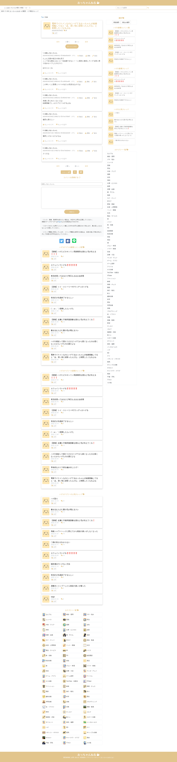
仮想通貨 (89, 655)
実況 (88, 619)
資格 (67, 702)
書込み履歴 (125, 22)
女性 (88, 625)
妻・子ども (69, 635)
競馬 (67, 732)
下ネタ (68, 743)
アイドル (89, 676)
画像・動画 (90, 707)
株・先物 (48, 655)
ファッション (49, 686)
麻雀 (67, 686)
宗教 (67, 707)
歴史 (88, 696)
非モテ (68, 640)
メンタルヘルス (91, 722)
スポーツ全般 (90, 717)
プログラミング (91, 702)
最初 (58, 42)
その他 (88, 743)
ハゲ (55, 33)
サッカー (69, 712)
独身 (88, 635)
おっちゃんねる (87, 2)
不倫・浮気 (49, 743)
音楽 (47, 671)
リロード (65, 172)
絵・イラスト (49, 707)
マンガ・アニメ (91, 671)
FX (67, 655)
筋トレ (68, 717)
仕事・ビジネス (71, 630)
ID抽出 (81, 56)
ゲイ (88, 727)
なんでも (48, 614)
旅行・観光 (69, 691)
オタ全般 (48, 681)
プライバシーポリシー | (94, 757)
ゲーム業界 (69, 676)
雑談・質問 (69, 614)
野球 (47, 712)
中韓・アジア (49, 625)
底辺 (88, 660)
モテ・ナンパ (49, 640)
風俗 (88, 737)
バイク (88, 650)
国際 (67, 625)
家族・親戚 (90, 640)
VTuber (88, 681)
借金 (67, 660)
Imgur (59, 222)
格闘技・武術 (49, 717)
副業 (88, 630)
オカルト (48, 737)
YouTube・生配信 (72, 681)
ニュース (48, 619)
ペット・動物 (70, 645)
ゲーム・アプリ (50, 676)
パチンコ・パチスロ (52, 732)
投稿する (71, 212)
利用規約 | (83, 757)
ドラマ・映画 (90, 666)
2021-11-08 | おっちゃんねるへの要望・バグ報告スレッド (20, 11)
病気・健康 (69, 722)
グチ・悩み (90, 614)
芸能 (67, 619)
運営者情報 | (67, 757)
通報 (88, 56)
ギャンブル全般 (91, 732)
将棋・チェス (90, 686)
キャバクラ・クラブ (72, 737)
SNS (47, 630)
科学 (67, 696)
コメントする (73, 46)
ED (67, 727)
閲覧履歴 (116, 22)
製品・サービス (50, 650)
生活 (88, 645)
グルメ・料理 (70, 666)
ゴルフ (88, 712)
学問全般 (48, 702)
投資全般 (48, 660)
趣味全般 (48, 696)
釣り (88, 691)
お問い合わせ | (75, 757)
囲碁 (47, 691)
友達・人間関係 (50, 645)
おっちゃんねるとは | (107, 757)
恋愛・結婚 (49, 635)
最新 (86, 42)
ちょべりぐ (49, 73)
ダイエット (49, 722)
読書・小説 (69, 671)
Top (42, 17)
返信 (95, 56)
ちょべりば (62, 73)
